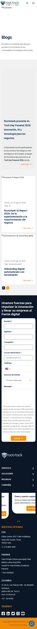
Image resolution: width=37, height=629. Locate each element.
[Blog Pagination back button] (3, 288)
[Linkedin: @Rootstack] (8, 612)
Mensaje (8, 386)
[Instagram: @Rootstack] (18, 612)
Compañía (9, 342)
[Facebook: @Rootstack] (3, 612)
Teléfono (8, 363)
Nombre (8, 321)
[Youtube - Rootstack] (23, 612)
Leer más (25, 164)
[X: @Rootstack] (13, 612)
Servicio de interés (12, 375)
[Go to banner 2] (19, 521)
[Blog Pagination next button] (7, 288)
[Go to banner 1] (17, 521)
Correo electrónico (12, 353)
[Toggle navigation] (33, 3)
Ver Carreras (24, 508)
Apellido (8, 332)
